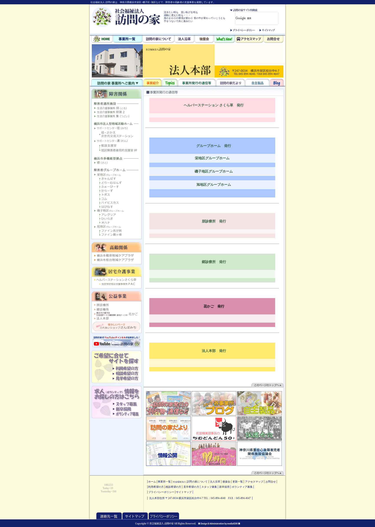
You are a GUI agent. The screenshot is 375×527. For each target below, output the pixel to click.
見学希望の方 (191, 486)
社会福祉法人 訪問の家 (126, 17)
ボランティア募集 (242, 486)
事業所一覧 (127, 39)
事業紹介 (152, 83)
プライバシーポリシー (242, 30)
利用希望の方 (156, 486)
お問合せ (273, 39)
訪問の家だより (230, 83)
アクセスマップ (249, 39)
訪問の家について (158, 39)
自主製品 (257, 83)
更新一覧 (237, 481)
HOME (102, 39)
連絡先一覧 (109, 515)
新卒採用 (224, 486)
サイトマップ (267, 30)
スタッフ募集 (209, 486)
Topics (170, 83)
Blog (277, 83)
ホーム (152, 481)
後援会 (204, 39)
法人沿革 (184, 39)
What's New (224, 39)
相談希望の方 (173, 486)
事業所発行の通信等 (197, 83)
